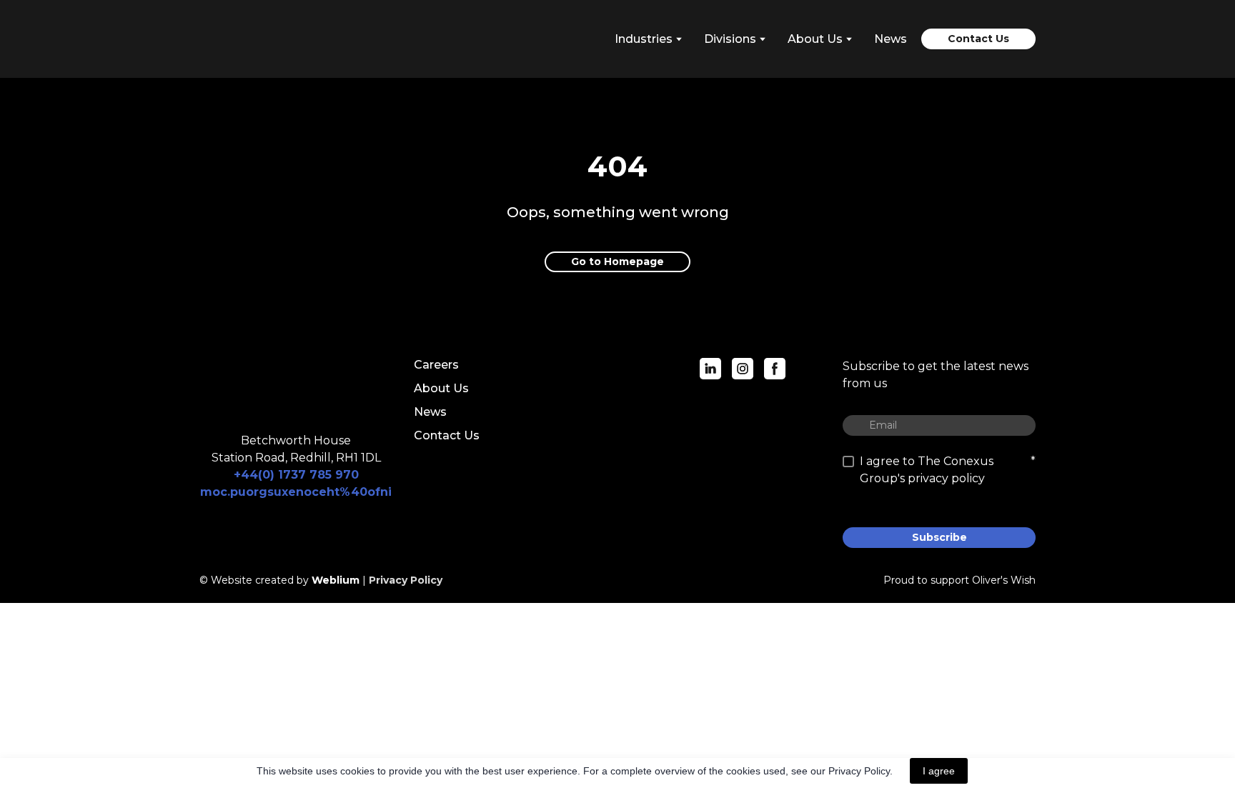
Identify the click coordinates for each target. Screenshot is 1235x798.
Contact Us (447, 435)
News (890, 39)
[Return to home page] (263, 38)
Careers (436, 364)
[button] (978, 39)
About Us (441, 388)
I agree (939, 771)
